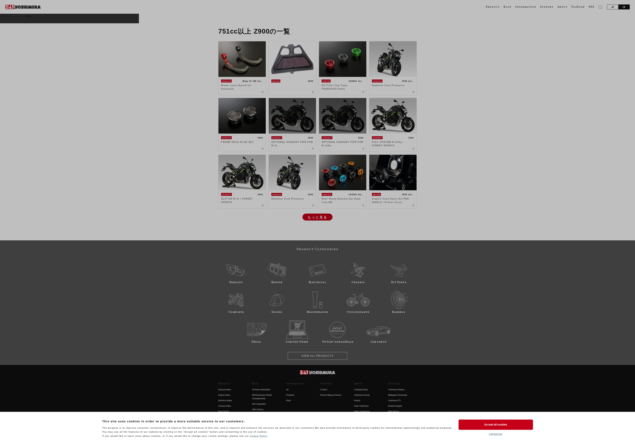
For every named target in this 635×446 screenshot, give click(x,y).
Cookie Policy (259, 436)
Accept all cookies (495, 424)
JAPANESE (496, 434)
